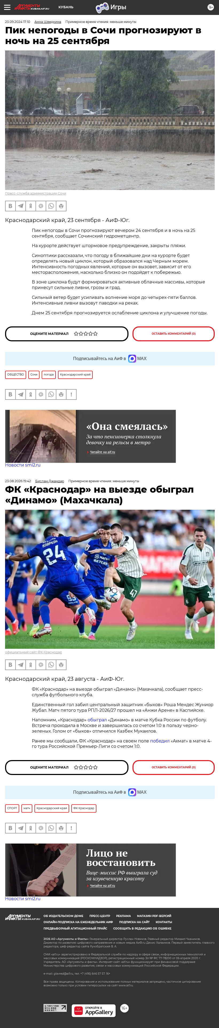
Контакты (164, 922)
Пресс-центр (99, 916)
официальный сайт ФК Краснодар (33, 652)
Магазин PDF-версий (154, 916)
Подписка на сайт (134, 922)
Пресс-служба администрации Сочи (35, 193)
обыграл (97, 719)
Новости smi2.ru (23, 465)
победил (160, 741)
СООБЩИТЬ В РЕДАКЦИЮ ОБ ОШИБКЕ (142, 928)
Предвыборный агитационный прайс (75, 928)
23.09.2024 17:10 (17, 22)
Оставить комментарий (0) (174, 333)
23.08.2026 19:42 (18, 481)
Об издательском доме (63, 916)
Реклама (123, 916)
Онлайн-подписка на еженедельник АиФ (78, 922)
